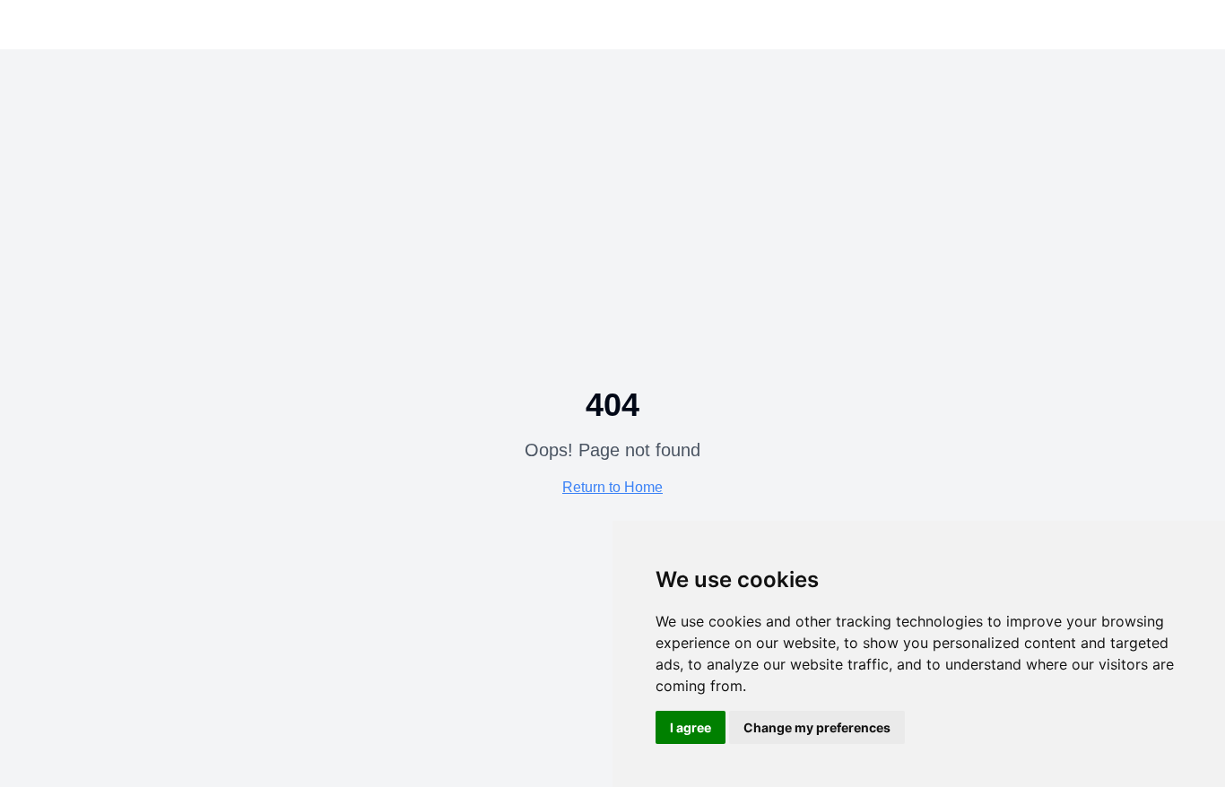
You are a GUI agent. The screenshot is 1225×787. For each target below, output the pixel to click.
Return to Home (612, 487)
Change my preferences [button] (817, 727)
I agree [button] (690, 727)
